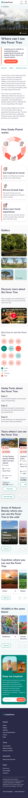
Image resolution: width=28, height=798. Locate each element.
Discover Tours (11, 61)
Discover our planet (8, 750)
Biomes (5, 725)
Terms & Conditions (8, 791)
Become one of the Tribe (9, 759)
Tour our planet (6, 746)
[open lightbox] (14, 245)
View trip (9, 489)
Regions (5, 727)
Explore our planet (7, 748)
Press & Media (6, 770)
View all (6, 549)
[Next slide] (25, 497)
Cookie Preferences (19, 791)
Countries (5, 730)
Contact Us (5, 773)
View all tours (8, 497)
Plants (4, 737)
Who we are (6, 768)
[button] (26, 2)
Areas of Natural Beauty (9, 732)
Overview (4, 68)
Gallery (11, 68)
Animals (5, 735)
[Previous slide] (20, 497)
